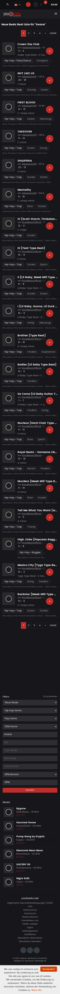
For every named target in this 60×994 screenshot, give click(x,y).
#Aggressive (33, 66)
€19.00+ (20, 843)
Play (8, 48)
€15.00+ (20, 857)
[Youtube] (37, 950)
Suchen (30, 790)
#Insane (45, 95)
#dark (44, 153)
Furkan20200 (23, 826)
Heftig (30, 323)
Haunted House (26, 822)
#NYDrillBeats (31, 240)
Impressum (30, 913)
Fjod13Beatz (22, 812)
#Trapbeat (12, 124)
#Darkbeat (33, 124)
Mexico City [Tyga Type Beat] (38, 565)
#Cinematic (44, 66)
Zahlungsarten (30, 931)
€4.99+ (20, 829)
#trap (4, 153)
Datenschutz (30, 910)
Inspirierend (48, 352)
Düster (44, 90)
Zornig (43, 148)
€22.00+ (21, 815)
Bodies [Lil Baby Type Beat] (37, 364)
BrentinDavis (23, 854)
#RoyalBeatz (7, 240)
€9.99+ (20, 885)
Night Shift (23, 878)
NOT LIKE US (26, 73)
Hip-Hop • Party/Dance (17, 61)
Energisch (42, 61)
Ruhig (45, 410)
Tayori (19, 882)
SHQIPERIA (25, 160)
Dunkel (31, 177)
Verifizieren (30, 934)
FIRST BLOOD (26, 102)
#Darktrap (25, 95)
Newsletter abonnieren (30, 938)
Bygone (21, 808)
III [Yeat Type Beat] (31, 248)
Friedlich (32, 352)
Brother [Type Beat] (32, 335)
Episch (43, 264)
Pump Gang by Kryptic (30, 836)
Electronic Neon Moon (29, 850)
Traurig (31, 527)
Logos (30, 927)
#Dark (17, 95)
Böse (30, 206)
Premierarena (23, 868)
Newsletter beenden (30, 941)
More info (37, 990)
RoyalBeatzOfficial (31, 222)
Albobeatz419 (29, 77)
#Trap (5, 66)
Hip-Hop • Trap (13, 90)
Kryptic (20, 840)
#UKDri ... (40, 240)
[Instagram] (23, 950)
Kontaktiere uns (30, 920)
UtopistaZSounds (31, 48)
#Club (18, 66)
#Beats (48, 240)
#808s (24, 66)
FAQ (30, 906)
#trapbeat (22, 153)
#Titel (16, 240)
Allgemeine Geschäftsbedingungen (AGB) (30, 903)
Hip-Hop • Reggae (30, 552)
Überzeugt (46, 119)
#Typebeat (53, 95)
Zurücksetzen (50, 696)
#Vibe (48, 124)
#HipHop (12, 66)
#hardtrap (32, 153)
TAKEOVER (25, 131)
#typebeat (12, 153)
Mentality (24, 190)
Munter (31, 468)
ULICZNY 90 (23, 864)
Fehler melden (30, 924)
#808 (38, 95)
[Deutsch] (16, 4)
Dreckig (31, 90)
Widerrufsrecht (30, 917)
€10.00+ (20, 871)
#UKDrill (22, 240)
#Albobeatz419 (8, 95)
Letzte (53, 33)
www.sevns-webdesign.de (35, 961)
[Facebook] (30, 950)
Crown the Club (28, 44)
